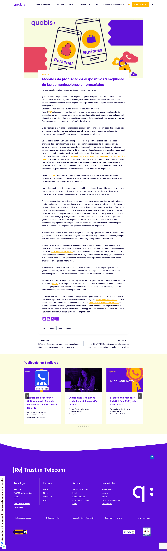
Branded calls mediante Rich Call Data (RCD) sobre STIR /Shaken (124, 401)
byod (45, 328)
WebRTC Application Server (24, 493)
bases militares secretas (106, 299)
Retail (74, 493)
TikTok (55, 283)
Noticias (45, 74)
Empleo (104, 497)
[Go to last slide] (27, 396)
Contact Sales (140, 4)
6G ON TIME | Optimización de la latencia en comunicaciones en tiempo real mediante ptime (108, 343)
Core (19, 489)
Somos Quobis (107, 489)
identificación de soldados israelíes (104, 302)
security (68, 328)
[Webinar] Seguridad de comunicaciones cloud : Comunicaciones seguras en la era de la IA (58, 343)
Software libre (107, 504)
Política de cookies (53, 518)
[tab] (79, 426)
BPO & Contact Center (80, 500)
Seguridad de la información (83, 518)
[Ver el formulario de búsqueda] (152, 4)
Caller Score (18, 507)
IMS (15, 489)
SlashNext (52, 175)
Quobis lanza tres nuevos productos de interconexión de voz (83, 401)
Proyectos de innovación (111, 500)
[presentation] (42, 380)
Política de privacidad (23, 518)
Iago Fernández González (53, 90)
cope (59, 328)
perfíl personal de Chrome (62, 251)
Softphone (18, 500)
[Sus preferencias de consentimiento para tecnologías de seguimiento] (4, 547)
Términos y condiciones (114, 518)
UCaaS (16, 497)
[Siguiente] (140, 396)
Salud (74, 504)
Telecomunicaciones (80, 489)
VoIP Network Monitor (22, 504)
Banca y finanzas (78, 497)
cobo (52, 328)
